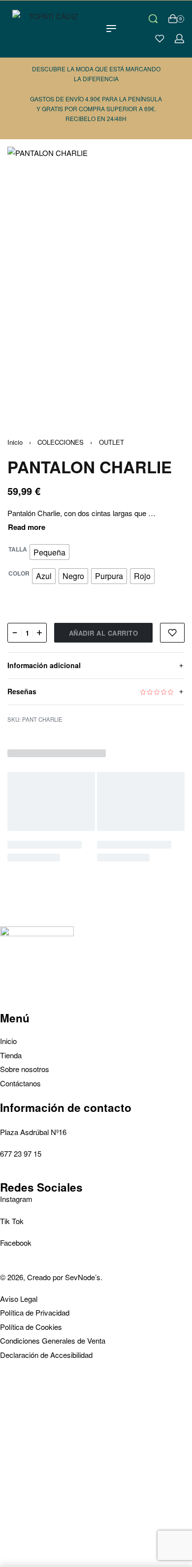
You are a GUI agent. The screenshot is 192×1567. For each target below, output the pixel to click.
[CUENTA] (179, 38)
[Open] (160, 38)
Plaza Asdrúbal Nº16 (33, 1132)
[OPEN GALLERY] (96, 279)
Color (19, 574)
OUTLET (111, 442)
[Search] (153, 19)
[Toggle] (26, 527)
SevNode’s (82, 1277)
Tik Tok (12, 1221)
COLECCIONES (60, 442)
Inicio (15, 442)
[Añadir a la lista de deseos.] (172, 633)
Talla (17, 549)
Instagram (16, 1199)
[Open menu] (111, 28)
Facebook (16, 1242)
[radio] (49, 552)
